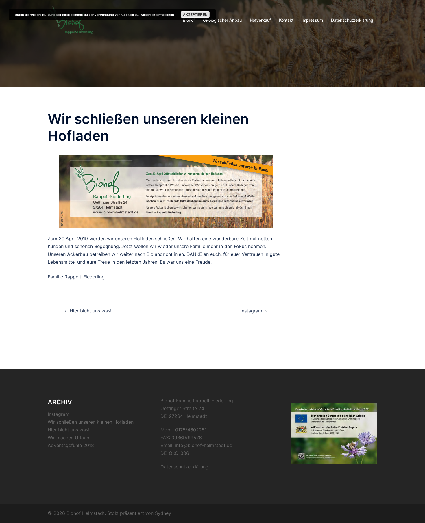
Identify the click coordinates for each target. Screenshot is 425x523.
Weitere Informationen (157, 14)
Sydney (163, 513)
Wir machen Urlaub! (69, 437)
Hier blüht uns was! (90, 311)
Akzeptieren (195, 14)
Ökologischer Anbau (222, 20)
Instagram (251, 311)
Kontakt (286, 20)
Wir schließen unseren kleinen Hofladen (91, 422)
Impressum (312, 20)
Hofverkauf (260, 20)
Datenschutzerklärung (352, 20)
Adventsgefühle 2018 (71, 445)
